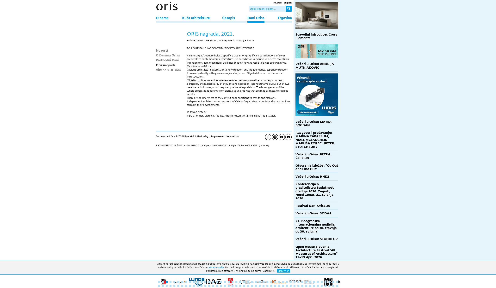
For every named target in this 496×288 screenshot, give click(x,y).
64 (221, 286)
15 (213, 282)
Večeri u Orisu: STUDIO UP (316, 239)
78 (275, 286)
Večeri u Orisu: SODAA (313, 213)
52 (174, 286)
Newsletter (232, 136)
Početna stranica (195, 40)
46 (333, 282)
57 (194, 286)
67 (232, 286)
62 (213, 286)
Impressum (217, 136)
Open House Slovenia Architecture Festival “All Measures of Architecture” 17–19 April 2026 (316, 252)
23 (244, 282)
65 (225, 286)
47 (337, 282)
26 (256, 282)
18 (225, 282)
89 (318, 286)
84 (298, 286)
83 (294, 286)
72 (252, 286)
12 (201, 282)
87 (310, 286)
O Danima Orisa (168, 55)
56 (190, 286)
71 (248, 286)
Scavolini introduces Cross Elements (316, 36)
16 (217, 282)
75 (263, 286)
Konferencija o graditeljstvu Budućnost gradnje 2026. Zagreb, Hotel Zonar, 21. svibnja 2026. (314, 191)
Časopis (228, 17)
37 (298, 282)
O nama (162, 17)
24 (248, 282)
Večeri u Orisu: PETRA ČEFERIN (312, 156)
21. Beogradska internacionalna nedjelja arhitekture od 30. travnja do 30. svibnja (316, 226)
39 (306, 282)
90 (322, 286)
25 (252, 282)
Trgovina (284, 17)
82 (291, 286)
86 (306, 286)
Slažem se (283, 271)
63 (217, 286)
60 (205, 286)
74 (260, 286)
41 (314, 282)
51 (170, 286)
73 (256, 286)
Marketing (202, 136)
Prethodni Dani (167, 60)
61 (209, 286)
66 (229, 286)
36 (294, 282)
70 (244, 286)
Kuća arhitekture (196, 17)
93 (333, 286)
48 (159, 286)
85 (302, 286)
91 (325, 286)
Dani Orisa (255, 17)
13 (205, 282)
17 (221, 282)
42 (318, 282)
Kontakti (189, 136)
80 (283, 286)
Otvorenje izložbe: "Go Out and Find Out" (316, 167)
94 (337, 286)
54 (182, 286)
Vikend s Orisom (168, 69)
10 (194, 282)
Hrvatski (277, 2)
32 (279, 282)
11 (198, 282)
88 (314, 286)
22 (240, 282)
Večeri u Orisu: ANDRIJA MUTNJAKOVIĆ (314, 65)
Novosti (162, 50)
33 (283, 282)
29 (267, 282)
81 (287, 286)
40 (310, 282)
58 (198, 286)
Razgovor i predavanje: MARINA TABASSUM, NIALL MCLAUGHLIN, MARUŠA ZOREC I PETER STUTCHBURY (314, 140)
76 (267, 286)
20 (232, 282)
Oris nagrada (166, 65)
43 (322, 282)
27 (260, 282)
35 (291, 282)
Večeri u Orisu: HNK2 (312, 177)
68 (236, 286)
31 (275, 282)
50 (167, 286)
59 (201, 286)
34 (287, 282)
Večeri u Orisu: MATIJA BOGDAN (313, 123)
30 (271, 282)
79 (279, 286)
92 (329, 286)
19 (229, 282)
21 (236, 282)
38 (302, 282)
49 (163, 286)
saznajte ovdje (215, 267)
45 (329, 282)
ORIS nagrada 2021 (244, 40)
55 (186, 286)
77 (271, 286)
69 (240, 286)
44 (325, 282)
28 (263, 282)
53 (178, 286)
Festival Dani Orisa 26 (312, 206)
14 (209, 282)
